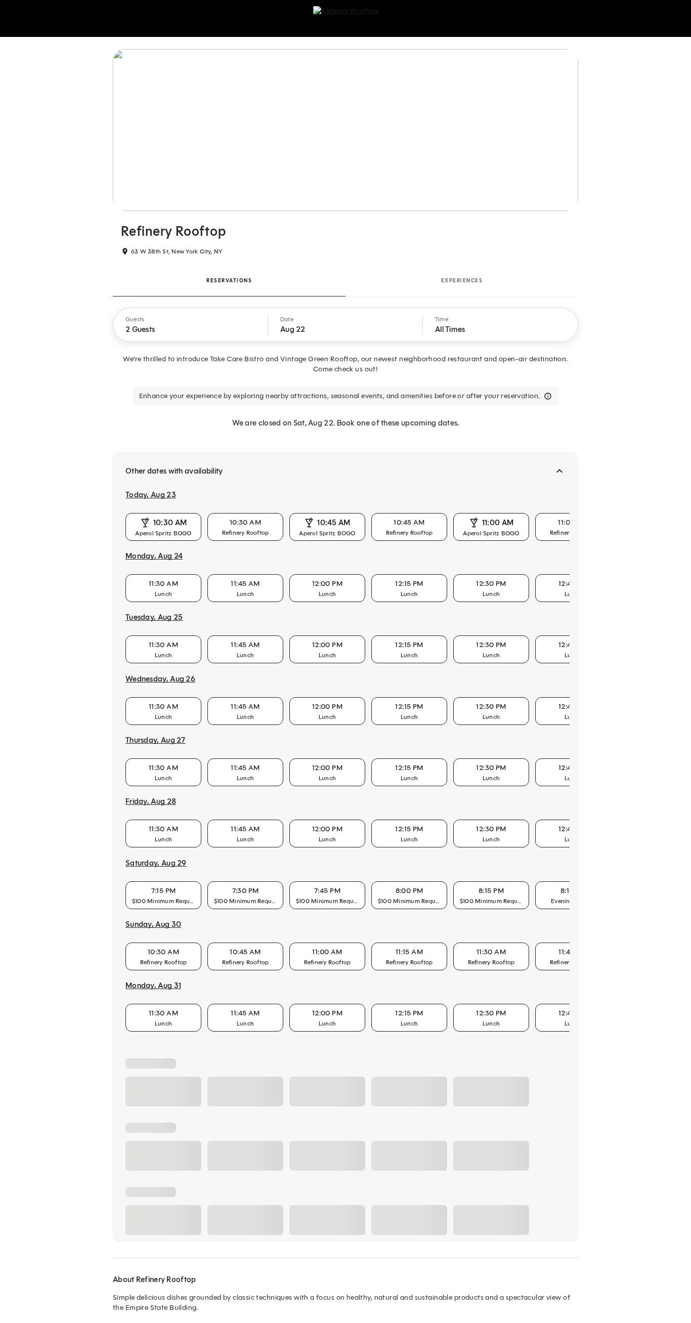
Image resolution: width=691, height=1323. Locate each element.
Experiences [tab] (462, 280)
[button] (190, 325)
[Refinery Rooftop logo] (345, 18)
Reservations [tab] (229, 280)
